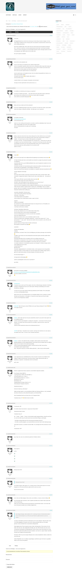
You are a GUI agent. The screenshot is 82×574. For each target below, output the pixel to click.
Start (6, 20)
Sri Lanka (63, 47)
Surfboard (69, 47)
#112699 (50, 353)
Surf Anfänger (14, 20)
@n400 (15, 330)
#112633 (50, 88)
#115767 (50, 403)
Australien (58, 28)
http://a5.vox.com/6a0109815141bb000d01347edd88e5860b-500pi (27, 272)
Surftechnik (69, 49)
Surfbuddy (58, 49)
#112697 (50, 337)
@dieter (15, 317)
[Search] (75, 15)
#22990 (51, 510)
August (70, 26)
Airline (62, 24)
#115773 (50, 445)
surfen (64, 49)
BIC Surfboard (69, 28)
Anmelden (9, 567)
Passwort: (8, 559)
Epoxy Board (13, 23)
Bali (63, 28)
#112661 (50, 280)
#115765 (50, 367)
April (65, 26)
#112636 (50, 114)
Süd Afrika (63, 51)
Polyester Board (20, 23)
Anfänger (67, 24)
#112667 (50, 314)
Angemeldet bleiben (11, 564)
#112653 (50, 267)
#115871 (50, 466)
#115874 (50, 478)
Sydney (57, 51)
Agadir (57, 24)
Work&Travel (58, 53)
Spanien (57, 47)
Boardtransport (59, 30)
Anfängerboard (59, 26)
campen (66, 30)
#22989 (51, 35)
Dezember (71, 30)
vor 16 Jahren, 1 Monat (33, 26)
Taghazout (69, 51)
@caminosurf (17, 283)
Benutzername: (9, 554)
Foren (10, 20)
